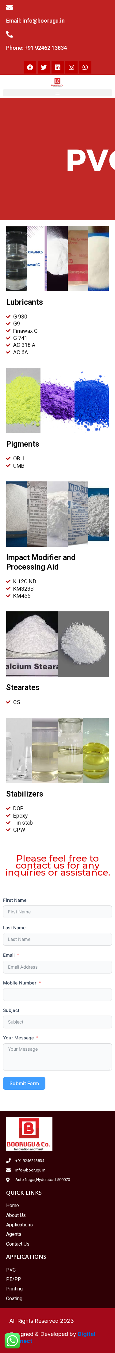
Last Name (14, 927)
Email (9, 955)
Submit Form (24, 1083)
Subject (11, 1010)
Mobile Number (19, 983)
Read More (89, 421)
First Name (15, 900)
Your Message (18, 1038)
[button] (57, 92)
